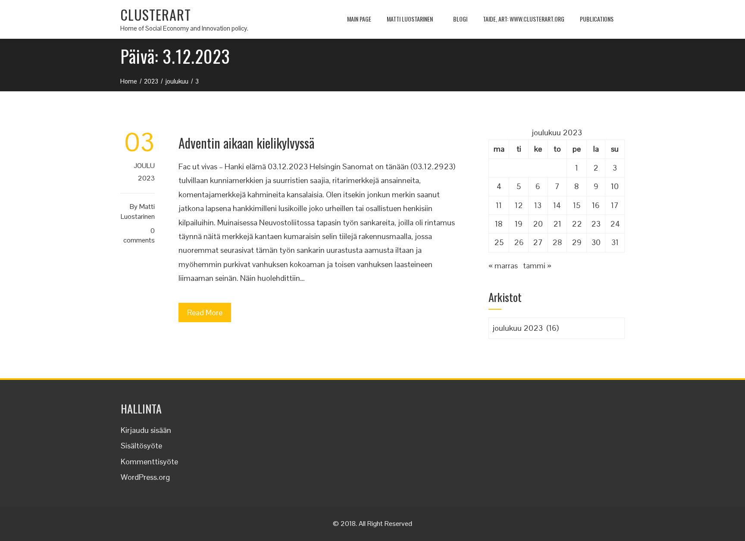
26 (519, 242)
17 (615, 205)
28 (557, 242)
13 (538, 205)
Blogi (460, 18)
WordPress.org (145, 477)
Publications (597, 18)
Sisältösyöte (141, 446)
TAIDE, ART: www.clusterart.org (523, 18)
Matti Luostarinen (410, 18)
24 (615, 224)
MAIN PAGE (359, 18)
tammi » (537, 265)
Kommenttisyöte (149, 461)
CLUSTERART (155, 14)
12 (519, 205)
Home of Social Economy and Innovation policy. (184, 28)
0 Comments (139, 235)
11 (499, 205)
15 (576, 205)
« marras (503, 265)
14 (557, 205)
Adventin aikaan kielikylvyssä (246, 142)
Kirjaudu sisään (146, 430)
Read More (204, 312)
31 (615, 242)
